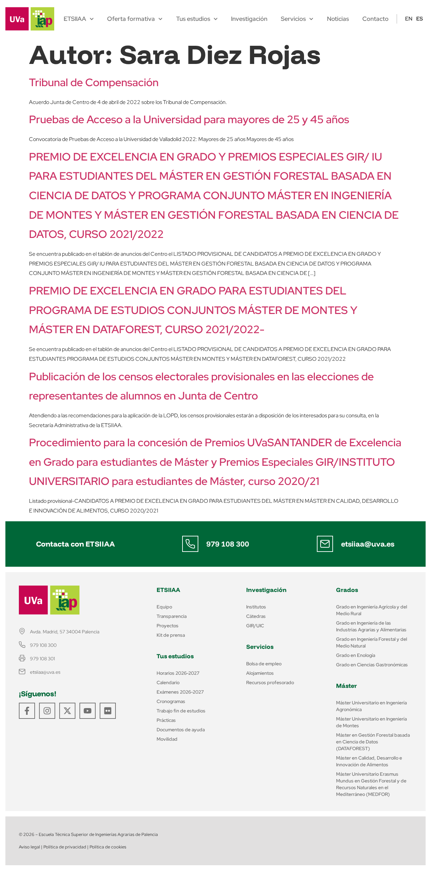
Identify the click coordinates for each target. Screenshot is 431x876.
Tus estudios (193, 18)
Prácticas (166, 720)
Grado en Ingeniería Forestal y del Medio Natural (371, 642)
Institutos (256, 607)
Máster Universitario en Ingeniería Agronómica (371, 706)
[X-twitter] (67, 711)
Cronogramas (171, 701)
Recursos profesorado (270, 682)
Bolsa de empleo (263, 664)
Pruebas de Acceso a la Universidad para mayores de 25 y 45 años (189, 119)
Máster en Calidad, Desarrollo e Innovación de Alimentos (369, 761)
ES (419, 18)
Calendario (168, 682)
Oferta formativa (131, 18)
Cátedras (256, 616)
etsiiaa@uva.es (367, 544)
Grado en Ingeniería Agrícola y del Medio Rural (371, 610)
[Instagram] (47, 711)
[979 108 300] (190, 544)
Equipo (164, 607)
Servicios (293, 18)
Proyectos (167, 626)
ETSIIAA (75, 18)
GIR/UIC (255, 626)
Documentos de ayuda (181, 730)
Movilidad (167, 739)
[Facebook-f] (27, 711)
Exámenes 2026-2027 (180, 692)
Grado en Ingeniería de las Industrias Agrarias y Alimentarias (371, 626)
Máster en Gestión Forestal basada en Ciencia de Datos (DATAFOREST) (373, 741)
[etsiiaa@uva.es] (325, 544)
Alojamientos (260, 673)
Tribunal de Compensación (94, 82)
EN (408, 18)
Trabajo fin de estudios (181, 711)
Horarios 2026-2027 (178, 673)
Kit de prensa (171, 635)
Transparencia (172, 616)
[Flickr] (108, 711)
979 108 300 (227, 544)
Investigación (249, 18)
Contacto (375, 18)
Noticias (338, 18)
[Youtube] (87, 711)
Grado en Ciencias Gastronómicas (372, 665)
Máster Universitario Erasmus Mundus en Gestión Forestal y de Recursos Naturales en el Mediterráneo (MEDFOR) (371, 784)
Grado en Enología (355, 655)
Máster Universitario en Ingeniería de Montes (371, 722)
